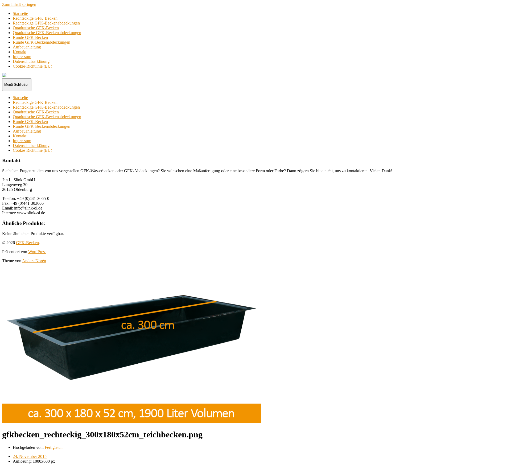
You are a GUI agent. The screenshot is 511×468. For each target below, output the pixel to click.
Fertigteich (54, 447)
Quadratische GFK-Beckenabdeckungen (47, 32)
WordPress (37, 251)
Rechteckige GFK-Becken (35, 18)
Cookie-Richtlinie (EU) (32, 66)
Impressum (22, 56)
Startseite (20, 13)
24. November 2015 (30, 456)
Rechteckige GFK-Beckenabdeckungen (46, 23)
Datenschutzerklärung (31, 61)
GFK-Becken (27, 242)
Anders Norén (34, 260)
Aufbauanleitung (27, 47)
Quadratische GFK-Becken (36, 28)
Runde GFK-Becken (30, 37)
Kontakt (19, 52)
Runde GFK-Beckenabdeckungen (41, 42)
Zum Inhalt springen (19, 4)
